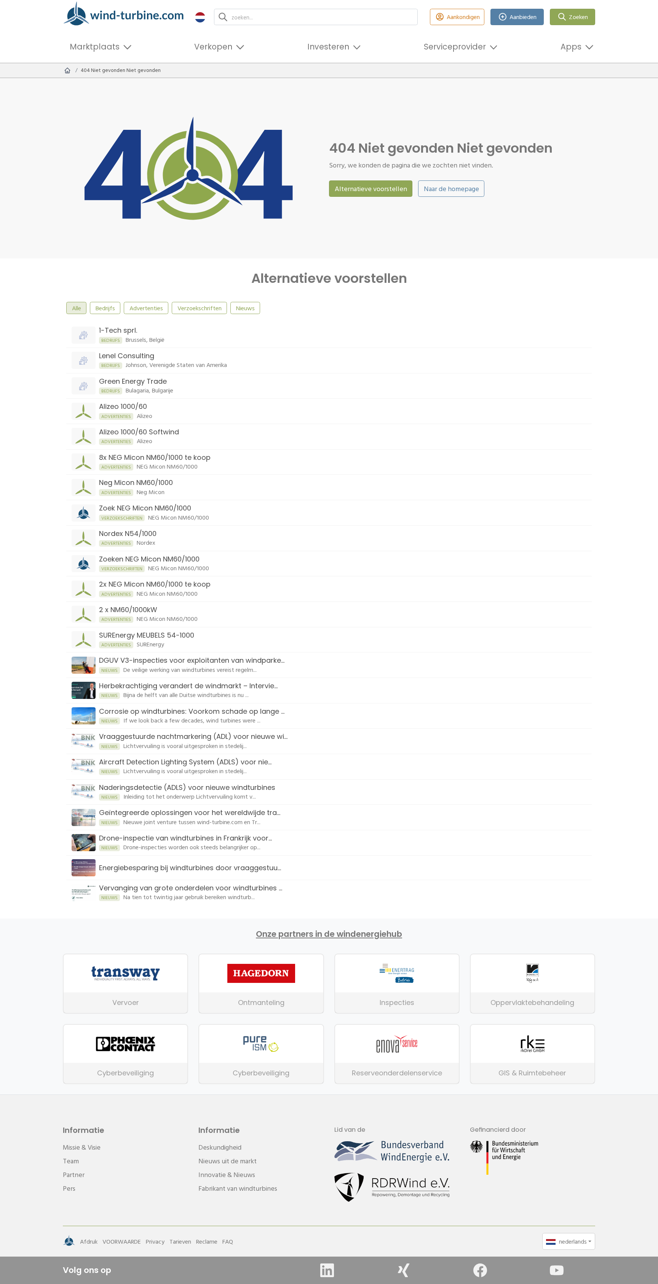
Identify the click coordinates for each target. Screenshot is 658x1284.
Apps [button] (571, 46)
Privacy (155, 1241)
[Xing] (403, 1270)
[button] (200, 16)
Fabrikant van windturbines (237, 1188)
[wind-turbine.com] (67, 70)
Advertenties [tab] (146, 308)
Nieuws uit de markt (227, 1160)
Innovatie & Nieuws (226, 1174)
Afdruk (88, 1241)
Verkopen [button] (213, 46)
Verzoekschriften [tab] (199, 308)
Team (71, 1160)
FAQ (227, 1241)
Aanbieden (523, 17)
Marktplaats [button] (95, 46)
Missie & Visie (82, 1147)
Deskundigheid (219, 1147)
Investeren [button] (328, 46)
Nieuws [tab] (245, 308)
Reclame (206, 1241)
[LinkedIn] (327, 1270)
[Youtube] (557, 1270)
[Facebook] (480, 1270)
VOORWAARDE (121, 1241)
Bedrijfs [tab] (105, 308)
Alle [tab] (76, 308)
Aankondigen (463, 17)
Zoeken (578, 17)
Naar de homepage (451, 188)
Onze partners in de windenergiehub (329, 934)
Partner (74, 1174)
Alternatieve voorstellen (371, 188)
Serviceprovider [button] (455, 46)
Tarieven (180, 1241)
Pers (69, 1188)
